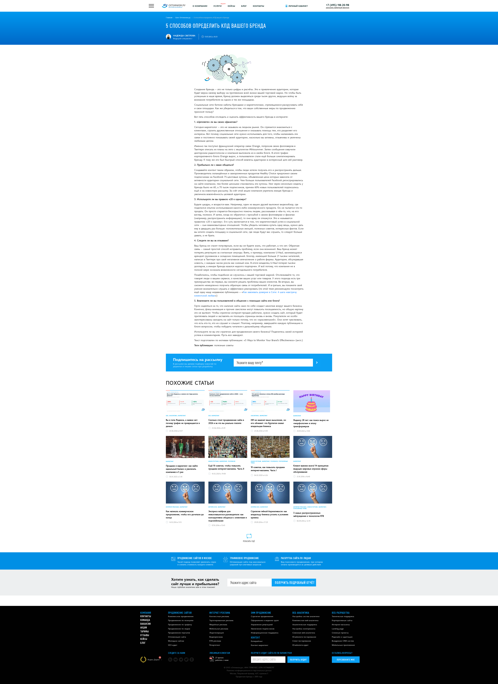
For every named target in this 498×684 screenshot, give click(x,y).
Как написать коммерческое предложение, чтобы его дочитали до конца (185, 514)
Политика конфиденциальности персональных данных (249, 670)
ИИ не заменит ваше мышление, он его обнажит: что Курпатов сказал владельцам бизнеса (268, 423)
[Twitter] (186, 659)
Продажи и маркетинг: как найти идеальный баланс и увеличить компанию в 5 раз (182, 468)
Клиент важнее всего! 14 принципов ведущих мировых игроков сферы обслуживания (310, 468)
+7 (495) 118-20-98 (337, 5)
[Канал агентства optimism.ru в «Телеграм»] (181, 659)
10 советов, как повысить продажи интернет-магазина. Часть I (268, 469)
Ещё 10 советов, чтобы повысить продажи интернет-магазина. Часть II (226, 467)
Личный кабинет (298, 5)
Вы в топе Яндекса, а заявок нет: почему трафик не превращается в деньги (183, 423)
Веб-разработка (340, 612)
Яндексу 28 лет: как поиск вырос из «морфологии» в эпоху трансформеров (310, 423)
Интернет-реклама (219, 612)
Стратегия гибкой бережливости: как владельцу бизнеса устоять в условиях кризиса (269, 514)
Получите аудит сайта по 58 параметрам (271, 652)
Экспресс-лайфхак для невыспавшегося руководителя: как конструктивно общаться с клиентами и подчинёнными (227, 516)
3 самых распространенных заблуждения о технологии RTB (308, 514)
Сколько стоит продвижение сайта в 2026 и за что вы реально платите (226, 421)
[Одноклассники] (192, 659)
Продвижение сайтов (180, 612)
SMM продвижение (261, 612)
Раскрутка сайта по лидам (296, 558)
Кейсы (231, 5)
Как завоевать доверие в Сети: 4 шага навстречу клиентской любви (245, 293)
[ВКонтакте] (175, 659)
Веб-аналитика (300, 612)
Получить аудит (298, 659)
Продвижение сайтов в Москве (194, 558)
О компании (200, 5)
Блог (244, 5)
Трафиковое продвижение (244, 558)
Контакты (258, 5)
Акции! (223, 4)
